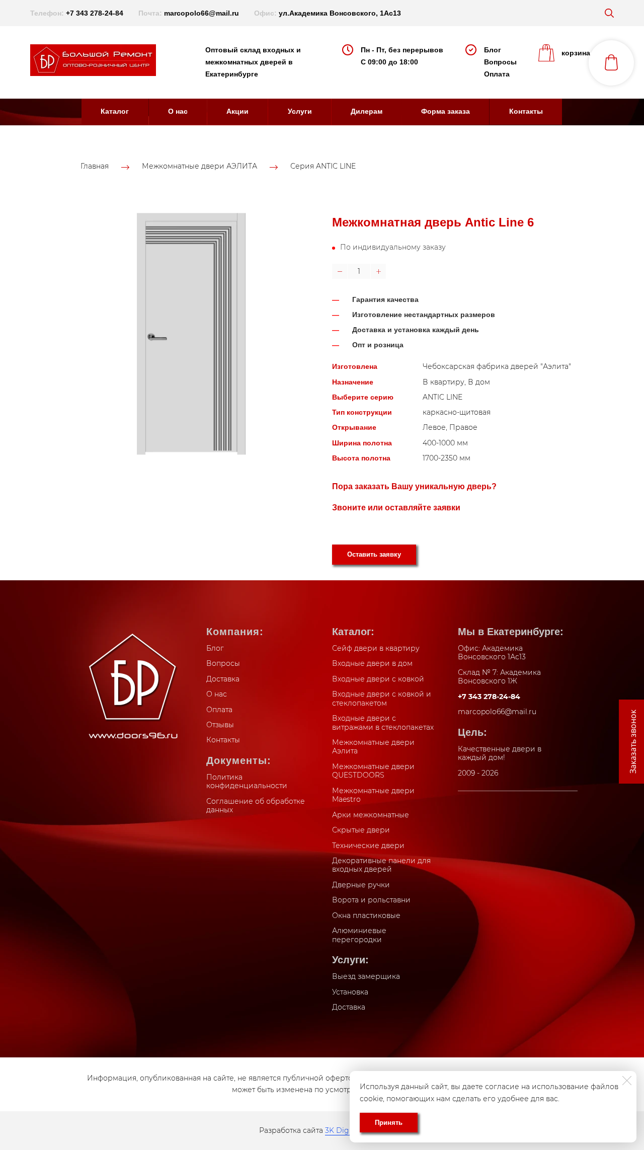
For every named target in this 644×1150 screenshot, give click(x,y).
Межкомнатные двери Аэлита (373, 747)
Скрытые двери (361, 829)
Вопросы (500, 62)
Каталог (115, 111)
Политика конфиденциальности (246, 782)
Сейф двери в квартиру (376, 648)
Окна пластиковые (366, 915)
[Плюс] (378, 271)
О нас (178, 111)
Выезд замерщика (366, 976)
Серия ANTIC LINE (323, 166)
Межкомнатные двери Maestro (373, 795)
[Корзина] (611, 63)
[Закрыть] (626, 1080)
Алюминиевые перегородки (359, 935)
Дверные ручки (361, 884)
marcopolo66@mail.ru (201, 13)
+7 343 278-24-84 (94, 13)
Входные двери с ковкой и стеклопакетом (381, 698)
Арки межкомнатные (370, 814)
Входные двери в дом (372, 663)
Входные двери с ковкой (378, 678)
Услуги (300, 111)
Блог (492, 50)
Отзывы (220, 724)
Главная (94, 166)
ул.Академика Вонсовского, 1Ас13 (340, 13)
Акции (237, 111)
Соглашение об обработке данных (255, 806)
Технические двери (368, 845)
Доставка (222, 678)
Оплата (497, 74)
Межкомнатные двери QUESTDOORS (373, 771)
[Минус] (339, 271)
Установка (350, 991)
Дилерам (366, 111)
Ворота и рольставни (371, 899)
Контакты (526, 111)
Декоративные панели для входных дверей (381, 865)
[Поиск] (609, 13)
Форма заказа (445, 111)
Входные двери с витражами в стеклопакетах (383, 723)
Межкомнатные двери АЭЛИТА (199, 166)
